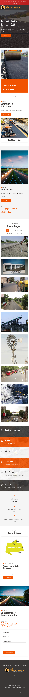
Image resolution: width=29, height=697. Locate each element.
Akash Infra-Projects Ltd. (11, 574)
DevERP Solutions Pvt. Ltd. (18, 687)
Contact (24, 665)
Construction (18, 230)
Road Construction (9, 86)
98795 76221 (6, 211)
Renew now (23, 1)
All (7, 230)
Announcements (8, 564)
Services (17, 665)
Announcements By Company (11, 567)
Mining (9, 233)
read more (6, 89)
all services (6, 114)
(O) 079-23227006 (9, 209)
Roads (19, 233)
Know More (6, 35)
